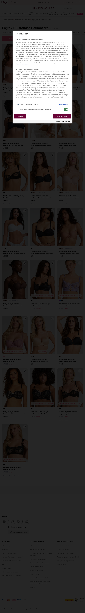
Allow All (20, 116)
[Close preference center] (69, 34)
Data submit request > (23, 65)
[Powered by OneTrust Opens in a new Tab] (63, 121)
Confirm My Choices (61, 116)
